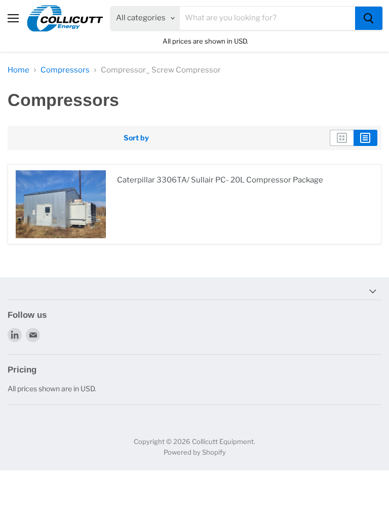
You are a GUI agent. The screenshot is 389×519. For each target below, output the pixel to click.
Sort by (136, 138)
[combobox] (267, 18)
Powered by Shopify (195, 452)
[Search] (368, 18)
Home (18, 70)
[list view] (365, 138)
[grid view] (342, 138)
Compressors (65, 70)
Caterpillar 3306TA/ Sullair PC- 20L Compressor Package (220, 179)
